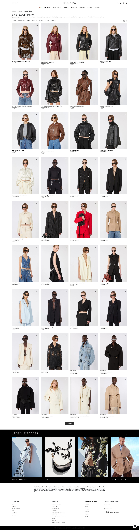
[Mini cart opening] (128, 3)
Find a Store (14, 512)
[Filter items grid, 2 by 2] (126, 20)
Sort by (52, 20)
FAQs (13, 510)
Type (14, 20)
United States (107, 504)
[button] (135, 526)
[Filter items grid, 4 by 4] (124, 20)
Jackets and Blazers (28, 11)
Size (28, 20)
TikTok (86, 516)
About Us (54, 520)
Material (33, 20)
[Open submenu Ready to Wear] (61, 7)
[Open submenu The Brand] (85, 7)
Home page (14, 11)
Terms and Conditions (56, 504)
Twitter (86, 506)
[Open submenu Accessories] (77, 7)
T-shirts (76, 489)
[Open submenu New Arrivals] (51, 7)
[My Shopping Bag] (126, 3)
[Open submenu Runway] (92, 7)
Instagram (87, 509)
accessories (83, 490)
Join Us (53, 518)
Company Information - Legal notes (59, 516)
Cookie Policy (54, 510)
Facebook (87, 504)
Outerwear (20, 11)
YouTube (87, 514)
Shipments (14, 506)
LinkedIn (87, 511)
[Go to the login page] (120, 3)
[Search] (117, 3)
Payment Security (55, 508)
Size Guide (14, 515)
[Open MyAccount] (121, 2)
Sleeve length (21, 20)
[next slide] (126, 435)
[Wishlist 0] (123, 3)
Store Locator (108, 509)
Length (40, 20)
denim (69, 489)
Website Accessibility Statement (58, 522)
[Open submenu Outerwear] (69, 7)
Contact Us (14, 504)
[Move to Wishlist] (37, 25)
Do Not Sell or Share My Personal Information (58, 513)
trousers (83, 488)
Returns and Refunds (16, 508)
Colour (46, 20)
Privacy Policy (54, 506)
